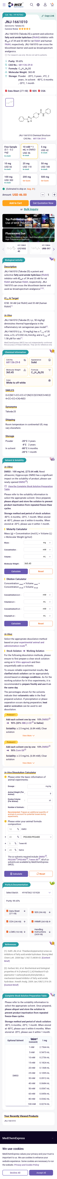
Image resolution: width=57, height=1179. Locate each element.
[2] (43, 288)
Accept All (41, 1173)
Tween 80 (33, 859)
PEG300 (12, 859)
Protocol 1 (11, 715)
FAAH (36, 37)
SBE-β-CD (27, 723)
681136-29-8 (26, 65)
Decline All (15, 1173)
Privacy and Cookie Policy (26, 1165)
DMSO (22, 482)
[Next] (53, 249)
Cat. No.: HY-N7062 (14, 15)
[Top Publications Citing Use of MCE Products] (28, 226)
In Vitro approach (22, 662)
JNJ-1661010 (10, 1121)
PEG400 (22, 859)
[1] (41, 288)
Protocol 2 (11, 742)
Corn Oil (20, 750)
